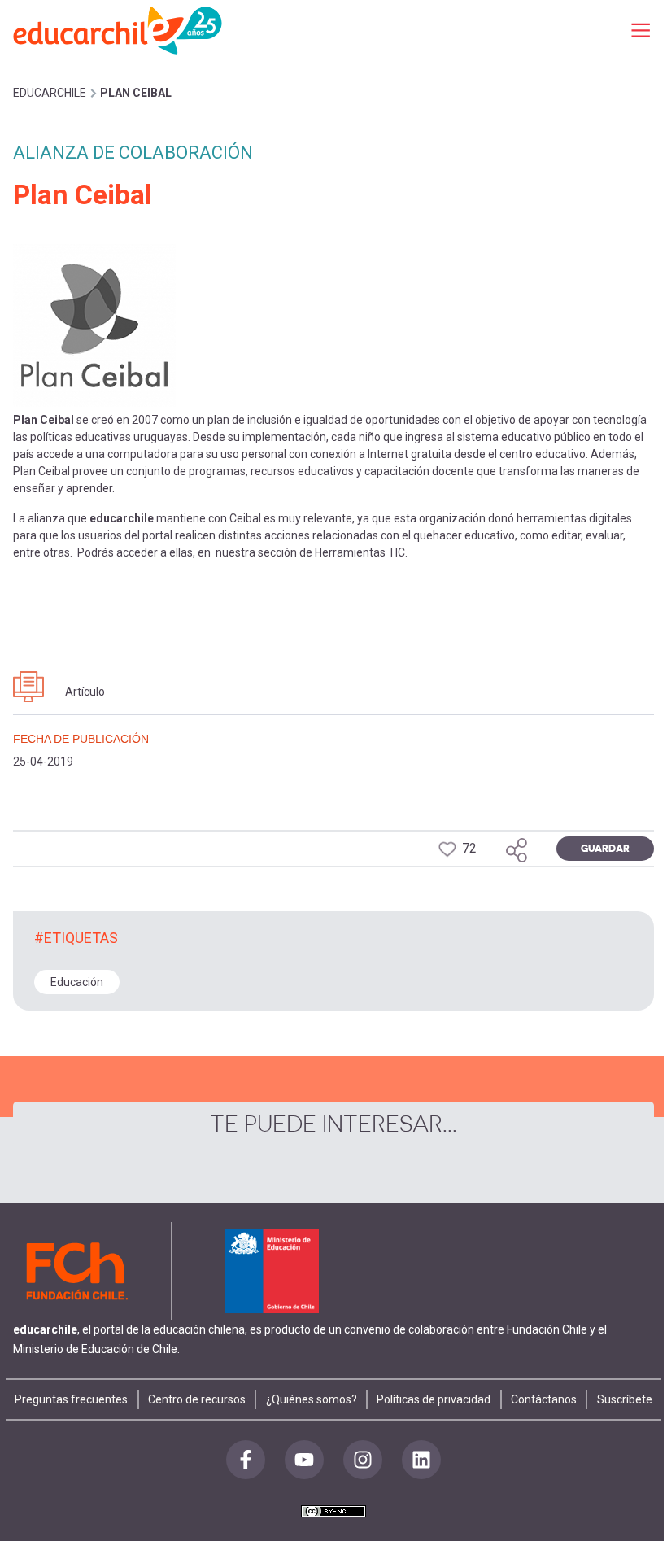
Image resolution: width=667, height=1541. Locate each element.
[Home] (119, 29)
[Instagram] (362, 1459)
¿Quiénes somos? (311, 1399)
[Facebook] (245, 1459)
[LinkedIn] (421, 1459)
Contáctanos (544, 1399)
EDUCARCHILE (49, 92)
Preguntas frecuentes (71, 1399)
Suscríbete (624, 1399)
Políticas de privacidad (433, 1399)
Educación (76, 982)
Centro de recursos (197, 1399)
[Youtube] (304, 1459)
